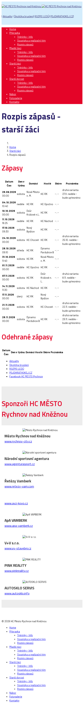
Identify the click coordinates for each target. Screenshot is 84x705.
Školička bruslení (23, 16)
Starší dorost (16, 78)
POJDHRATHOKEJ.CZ (61, 16)
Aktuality (7, 16)
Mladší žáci (15, 48)
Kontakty (14, 101)
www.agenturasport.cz (19, 464)
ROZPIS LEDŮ (42, 16)
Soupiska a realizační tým (31, 40)
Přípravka (14, 32)
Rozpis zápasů (25, 44)
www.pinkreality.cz (16, 570)
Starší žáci (15, 63)
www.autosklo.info (16, 593)
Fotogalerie (15, 98)
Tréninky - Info (25, 36)
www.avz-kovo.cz (16, 503)
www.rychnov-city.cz (18, 441)
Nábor (12, 94)
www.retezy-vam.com (19, 486)
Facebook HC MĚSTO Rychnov (26, 376)
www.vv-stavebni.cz (17, 548)
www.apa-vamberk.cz (18, 525)
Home (12, 29)
